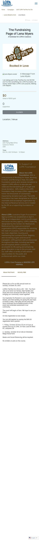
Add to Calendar (31, 141)
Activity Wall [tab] (22, 272)
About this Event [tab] (8, 272)
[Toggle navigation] (36, 3)
